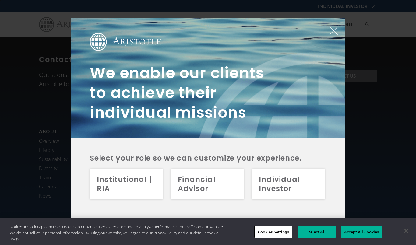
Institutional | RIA (124, 184)
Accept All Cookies (361, 231)
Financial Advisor (197, 184)
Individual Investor (279, 184)
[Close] (406, 230)
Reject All (316, 231)
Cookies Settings (273, 231)
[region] (208, 231)
